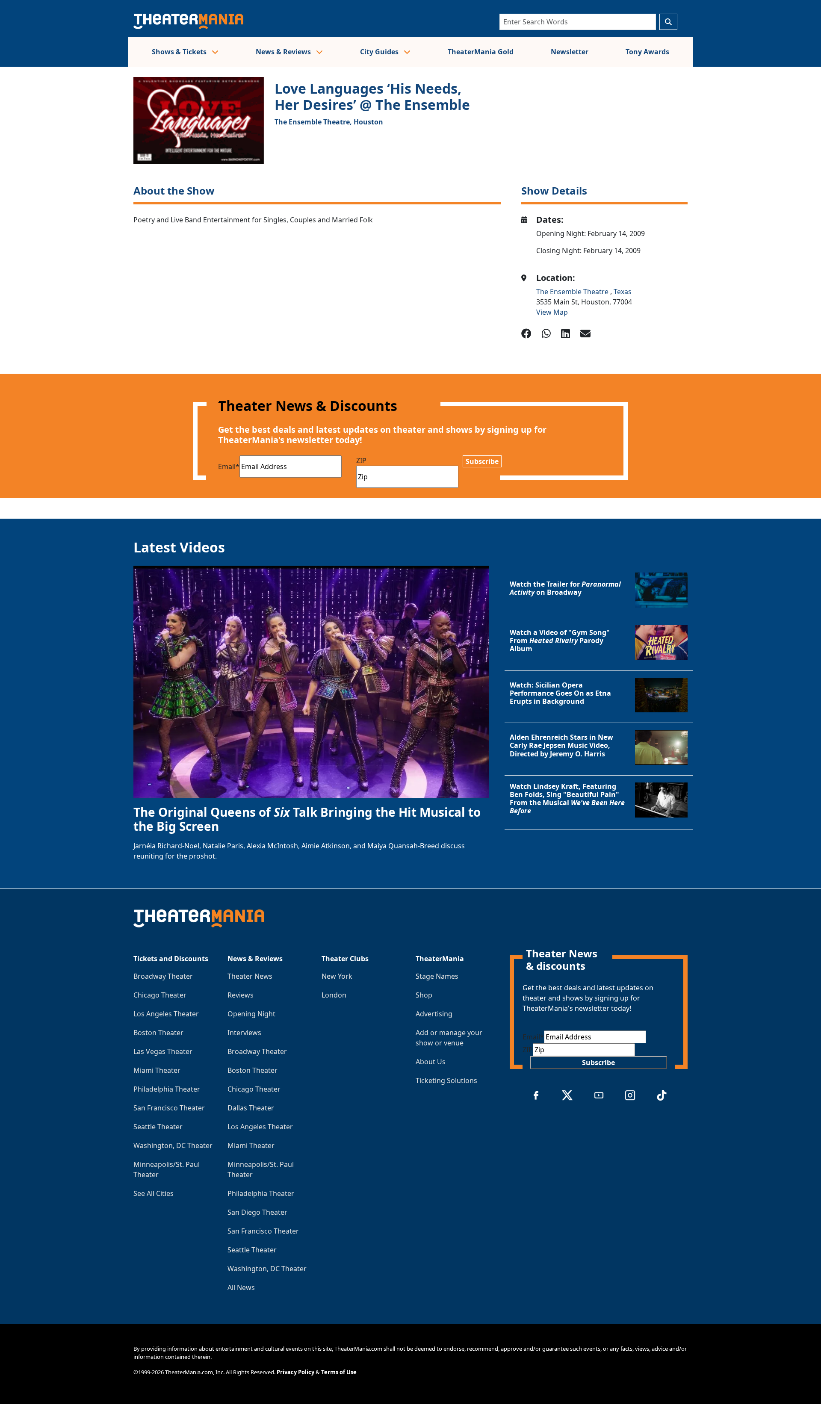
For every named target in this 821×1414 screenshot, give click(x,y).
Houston (368, 122)
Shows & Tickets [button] (180, 51)
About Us (431, 1061)
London (334, 995)
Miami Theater (156, 1070)
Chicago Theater (159, 995)
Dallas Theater (250, 1108)
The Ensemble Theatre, (313, 122)
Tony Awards (647, 51)
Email (228, 466)
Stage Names (437, 976)
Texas (623, 291)
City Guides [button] (380, 51)
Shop (424, 995)
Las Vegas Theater (162, 1051)
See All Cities (153, 1193)
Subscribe (482, 461)
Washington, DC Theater (173, 1145)
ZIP (361, 460)
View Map (552, 312)
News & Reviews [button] (284, 51)
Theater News (249, 976)
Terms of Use (339, 1372)
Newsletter (569, 51)
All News (241, 1287)
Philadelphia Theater (166, 1089)
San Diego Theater (257, 1212)
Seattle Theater (158, 1126)
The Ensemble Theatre (573, 291)
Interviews (244, 1032)
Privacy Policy (295, 1372)
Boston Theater (158, 1032)
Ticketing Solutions (446, 1080)
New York (337, 976)
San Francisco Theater (169, 1108)
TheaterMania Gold (481, 51)
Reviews (240, 995)
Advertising (434, 1013)
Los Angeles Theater (166, 1013)
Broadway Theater (163, 976)
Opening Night (251, 1013)
